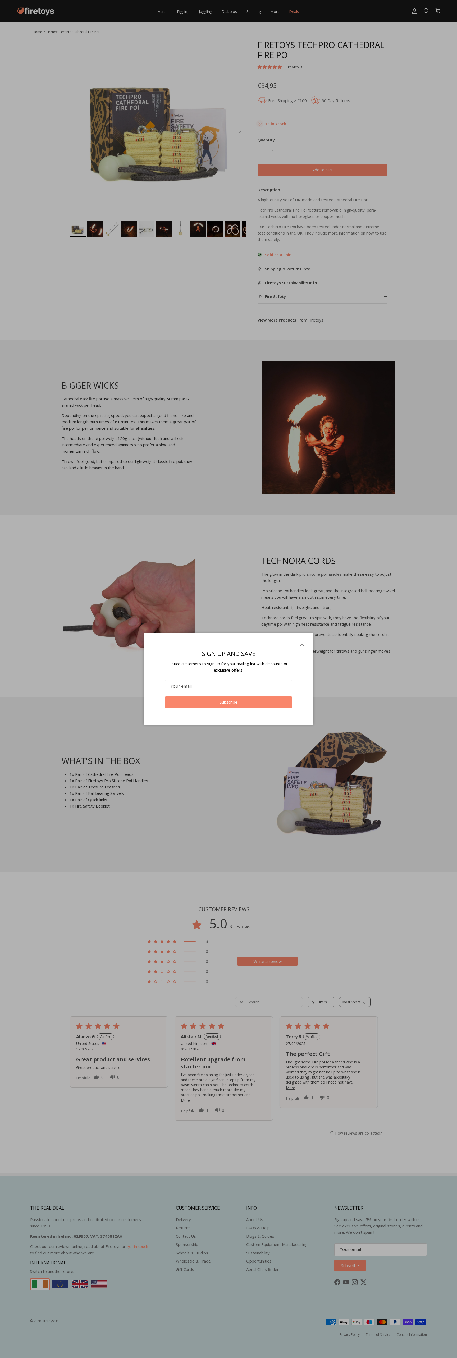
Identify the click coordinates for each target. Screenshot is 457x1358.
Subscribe (228, 702)
